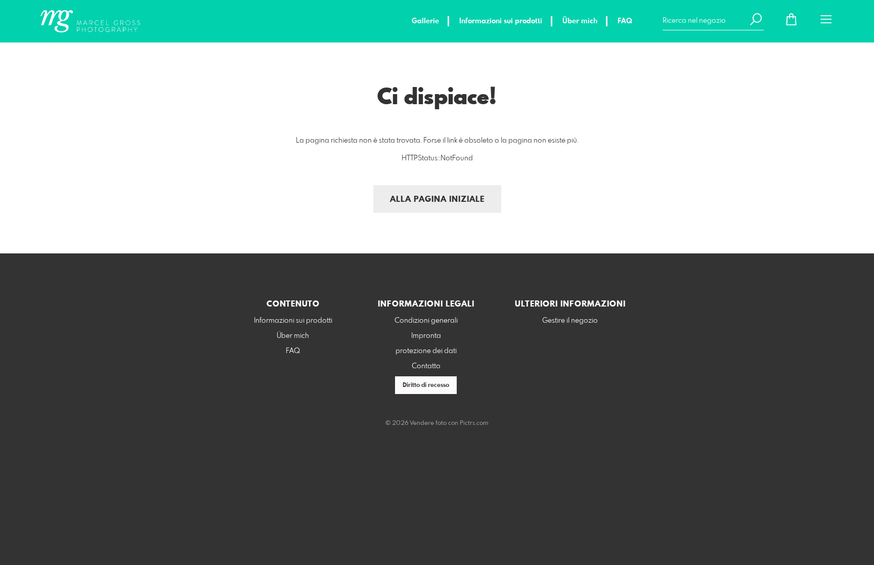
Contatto (426, 366)
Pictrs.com (474, 423)
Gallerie (425, 21)
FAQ (625, 21)
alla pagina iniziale (437, 199)
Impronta (426, 335)
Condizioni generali (426, 320)
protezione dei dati (426, 351)
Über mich (579, 21)
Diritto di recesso (426, 385)
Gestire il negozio (570, 320)
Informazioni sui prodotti (500, 21)
